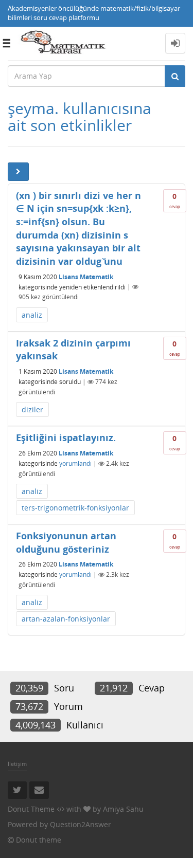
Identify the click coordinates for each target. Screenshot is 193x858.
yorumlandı (75, 463)
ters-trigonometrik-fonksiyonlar (75, 508)
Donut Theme (31, 809)
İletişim (17, 764)
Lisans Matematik (86, 276)
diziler (32, 409)
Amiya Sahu (123, 809)
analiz (32, 315)
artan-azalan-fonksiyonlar (66, 619)
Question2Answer (80, 824)
